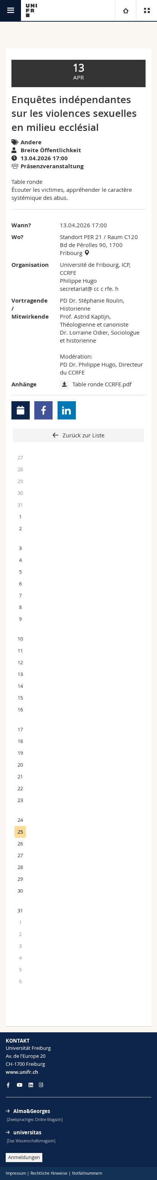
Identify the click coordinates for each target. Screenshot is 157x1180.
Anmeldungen (24, 1157)
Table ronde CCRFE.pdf (101, 384)
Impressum (16, 1173)
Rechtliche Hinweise (48, 1173)
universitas (27, 1132)
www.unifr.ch (22, 1071)
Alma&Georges (31, 1111)
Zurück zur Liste (82, 435)
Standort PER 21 (81, 237)
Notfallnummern (87, 1173)
